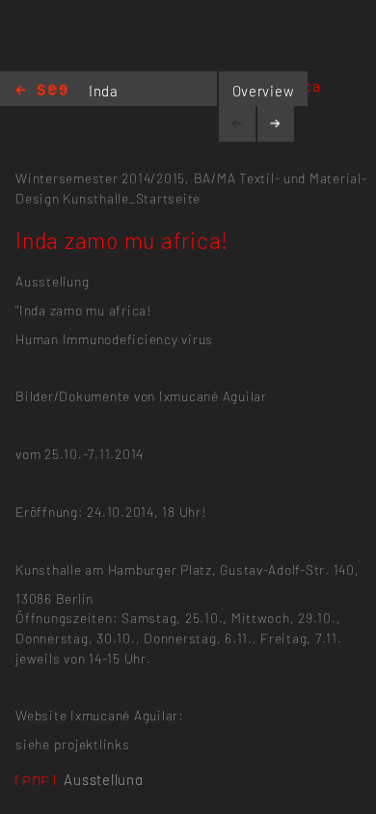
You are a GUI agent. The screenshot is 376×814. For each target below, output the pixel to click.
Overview (263, 90)
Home (41, 91)
